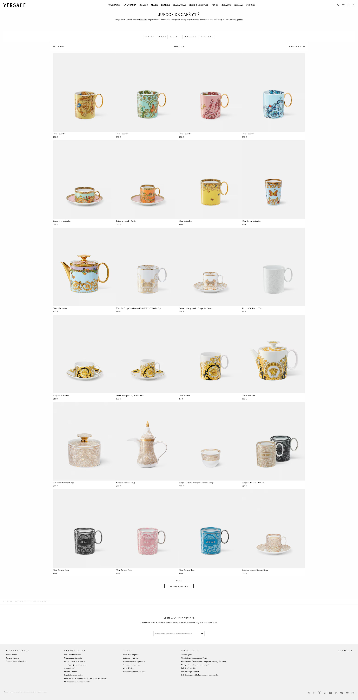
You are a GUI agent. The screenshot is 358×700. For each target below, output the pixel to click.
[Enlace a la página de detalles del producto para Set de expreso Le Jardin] (147, 179)
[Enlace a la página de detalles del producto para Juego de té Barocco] (84, 354)
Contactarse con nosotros (74, 661)
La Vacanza (130, 5)
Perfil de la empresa (130, 654)
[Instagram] (308, 693)
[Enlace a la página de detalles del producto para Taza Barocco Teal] (210, 528)
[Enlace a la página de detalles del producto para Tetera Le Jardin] (84, 267)
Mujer (154, 5)
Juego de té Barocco (61, 395)
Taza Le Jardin (59, 134)
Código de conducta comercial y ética (196, 665)
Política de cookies (188, 668)
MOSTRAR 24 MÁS (179, 586)
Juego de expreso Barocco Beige (255, 570)
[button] (353, 5)
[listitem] (150, 37)
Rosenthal (143, 19)
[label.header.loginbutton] (348, 5)
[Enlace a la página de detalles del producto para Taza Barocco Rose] (147, 528)
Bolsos (144, 5)
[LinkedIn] (336, 693)
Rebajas (238, 5)
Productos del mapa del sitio (134, 671)
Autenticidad (69, 668)
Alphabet (239, 19)
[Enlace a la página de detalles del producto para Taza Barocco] (210, 354)
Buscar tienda (11, 654)
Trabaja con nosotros (131, 665)
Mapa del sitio (128, 668)
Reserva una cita (12, 658)
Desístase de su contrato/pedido (77, 682)
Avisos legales (186, 654)
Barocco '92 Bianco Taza (252, 308)
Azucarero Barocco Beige (63, 483)
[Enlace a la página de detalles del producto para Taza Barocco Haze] (84, 528)
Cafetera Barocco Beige (126, 483)
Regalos (226, 5)
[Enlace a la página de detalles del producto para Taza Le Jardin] (84, 92)
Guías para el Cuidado (73, 658)
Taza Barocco (184, 395)
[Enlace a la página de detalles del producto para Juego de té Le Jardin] (84, 179)
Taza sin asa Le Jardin (251, 221)
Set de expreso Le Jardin (126, 221)
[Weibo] (347, 693)
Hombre (165, 5)
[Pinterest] (325, 693)
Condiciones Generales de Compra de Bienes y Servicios (203, 661)
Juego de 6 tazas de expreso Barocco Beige (196, 483)
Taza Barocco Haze (61, 570)
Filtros (60, 46)
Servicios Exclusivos (72, 654)
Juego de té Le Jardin (62, 221)
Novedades (114, 5)
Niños (215, 5)
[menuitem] (114, 5)
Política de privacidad (190, 671)
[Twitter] (319, 693)
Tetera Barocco (248, 395)
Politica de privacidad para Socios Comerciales (200, 675)
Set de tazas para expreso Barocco (130, 395)
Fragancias (179, 5)
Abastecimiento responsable (134, 661)
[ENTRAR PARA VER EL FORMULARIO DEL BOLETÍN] (202, 633)
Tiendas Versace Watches (16, 661)
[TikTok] (353, 693)
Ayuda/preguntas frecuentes (75, 665)
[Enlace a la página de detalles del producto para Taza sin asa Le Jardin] (273, 179)
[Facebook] (313, 693)
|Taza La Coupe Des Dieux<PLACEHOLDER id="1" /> (138, 308)
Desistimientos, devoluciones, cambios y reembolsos (85, 678)
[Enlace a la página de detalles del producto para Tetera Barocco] (273, 354)
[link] (7, 601)
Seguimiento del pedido (73, 675)
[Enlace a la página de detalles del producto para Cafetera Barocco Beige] (147, 441)
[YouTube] (330, 693)
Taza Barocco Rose (124, 570)
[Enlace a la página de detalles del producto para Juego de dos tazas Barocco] (273, 441)
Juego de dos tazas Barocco (253, 483)
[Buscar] (338, 5)
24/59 (179, 581)
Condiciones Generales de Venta (194, 658)
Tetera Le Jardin (60, 308)
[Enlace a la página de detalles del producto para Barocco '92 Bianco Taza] (273, 267)
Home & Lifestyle (199, 5)
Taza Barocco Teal (187, 570)
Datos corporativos (130, 658)
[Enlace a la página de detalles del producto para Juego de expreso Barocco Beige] (273, 528)
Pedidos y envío (70, 671)
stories (250, 5)
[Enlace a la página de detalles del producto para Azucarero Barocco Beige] (84, 441)
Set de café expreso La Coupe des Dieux (195, 308)
